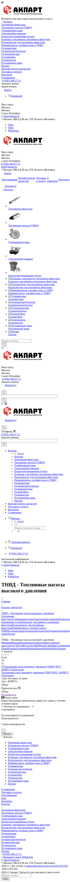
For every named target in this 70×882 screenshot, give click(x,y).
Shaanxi (39, 648)
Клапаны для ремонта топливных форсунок (25, 824)
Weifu (55, 648)
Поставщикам (9, 795)
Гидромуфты (8, 836)
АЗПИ (35, 645)
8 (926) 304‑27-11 (11, 80)
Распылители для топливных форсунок (23, 827)
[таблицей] (8, 654)
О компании (8, 789)
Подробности (8, 694)
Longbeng (22, 648)
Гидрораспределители (35, 631)
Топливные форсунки (7, 618)
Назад (21, 453)
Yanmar (62, 648)
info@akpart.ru (11, 116)
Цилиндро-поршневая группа (17, 821)
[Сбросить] (3, 730)
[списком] (5, 654)
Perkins (31, 648)
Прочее (11, 634)
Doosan (41, 642)
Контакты (6, 801)
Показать (7, 734)
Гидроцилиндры (57, 631)
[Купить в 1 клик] (2, 660)
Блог (4, 798)
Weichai (47, 648)
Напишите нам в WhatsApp (18, 857)
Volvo (10, 645)
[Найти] (4, 345)
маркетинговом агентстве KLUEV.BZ (47, 865)
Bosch (42, 645)
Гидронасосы (8, 845)
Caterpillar (51, 645)
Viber (11, 124)
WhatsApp (13, 130)
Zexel (29, 645)
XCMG (22, 645)
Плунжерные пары (11, 848)
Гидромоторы (15, 631)
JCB (16, 645)
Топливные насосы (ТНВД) (16, 812)
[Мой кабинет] (2, 388)
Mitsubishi (6, 642)
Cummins (61, 645)
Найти (5, 879)
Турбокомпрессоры (23, 619)
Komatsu (12, 648)
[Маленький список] (2, 657)
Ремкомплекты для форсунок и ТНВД (22, 830)
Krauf (23, 642)
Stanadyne (31, 642)
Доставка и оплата (11, 792)
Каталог (18, 456)
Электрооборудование (46, 619)
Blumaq (16, 642)
